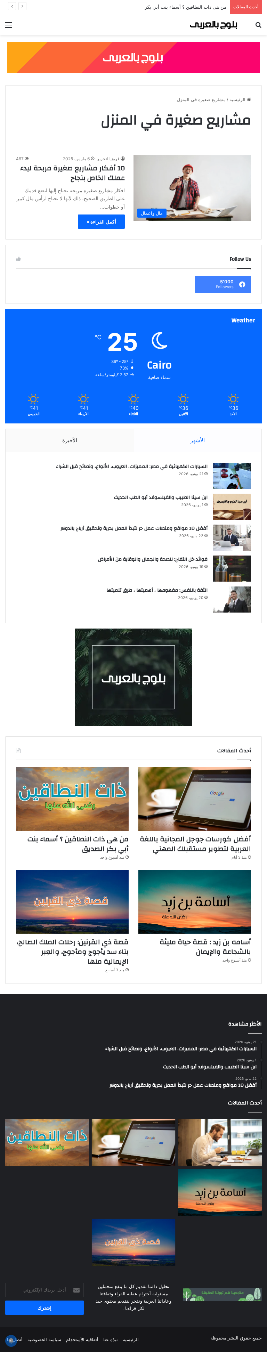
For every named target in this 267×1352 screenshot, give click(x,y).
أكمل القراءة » (101, 222)
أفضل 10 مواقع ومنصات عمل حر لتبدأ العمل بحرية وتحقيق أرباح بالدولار (134, 528)
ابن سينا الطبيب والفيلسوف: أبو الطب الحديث (161, 497)
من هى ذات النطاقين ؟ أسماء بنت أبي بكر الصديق (177, 7)
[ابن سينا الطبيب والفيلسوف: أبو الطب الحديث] (232, 507)
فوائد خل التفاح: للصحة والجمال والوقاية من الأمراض (153, 559)
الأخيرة (69, 440)
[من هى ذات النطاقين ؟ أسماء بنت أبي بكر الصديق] (72, 799)
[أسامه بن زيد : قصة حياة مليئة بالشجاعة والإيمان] (194, 901)
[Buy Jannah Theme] (133, 57)
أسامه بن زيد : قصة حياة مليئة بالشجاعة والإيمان (205, 947)
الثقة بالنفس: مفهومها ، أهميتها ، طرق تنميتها (157, 590)
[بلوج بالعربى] (213, 24)
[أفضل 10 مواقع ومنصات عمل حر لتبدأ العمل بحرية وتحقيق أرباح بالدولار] (232, 538)
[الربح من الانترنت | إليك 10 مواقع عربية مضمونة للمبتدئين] (134, 1192)
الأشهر (198, 440)
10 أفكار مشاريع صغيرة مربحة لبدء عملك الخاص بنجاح (72, 173)
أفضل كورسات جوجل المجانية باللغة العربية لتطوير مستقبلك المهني (195, 844)
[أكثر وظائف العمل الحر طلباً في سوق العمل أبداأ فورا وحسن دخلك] (220, 1142)
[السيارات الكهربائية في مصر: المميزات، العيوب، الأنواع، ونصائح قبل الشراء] (232, 476)
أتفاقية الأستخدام (82, 1339)
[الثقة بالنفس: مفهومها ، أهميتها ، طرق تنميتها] (232, 599)
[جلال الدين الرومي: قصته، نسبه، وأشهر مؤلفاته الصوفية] (47, 1192)
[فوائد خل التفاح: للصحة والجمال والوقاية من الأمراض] (232, 569)
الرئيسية (238, 99)
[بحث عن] (258, 27)
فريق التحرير (108, 158)
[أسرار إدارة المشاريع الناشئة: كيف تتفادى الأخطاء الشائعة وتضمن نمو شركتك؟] (220, 1242)
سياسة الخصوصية (44, 1339)
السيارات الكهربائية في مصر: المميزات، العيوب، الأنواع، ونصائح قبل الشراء (132, 466)
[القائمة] (8, 27)
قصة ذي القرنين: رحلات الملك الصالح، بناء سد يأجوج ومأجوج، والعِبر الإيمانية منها (73, 952)
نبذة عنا (110, 1339)
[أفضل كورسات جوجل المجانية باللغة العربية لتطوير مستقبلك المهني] (194, 799)
